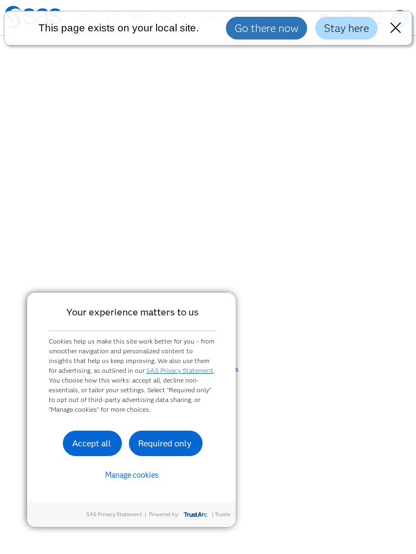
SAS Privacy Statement (179, 370)
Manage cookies (132, 475)
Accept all (91, 443)
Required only (165, 443)
